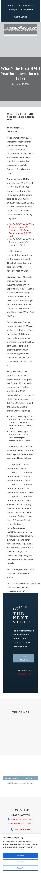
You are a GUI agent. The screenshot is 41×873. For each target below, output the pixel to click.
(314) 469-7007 (24, 674)
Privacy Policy (12, 778)
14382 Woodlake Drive (21, 819)
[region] (20, 853)
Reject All (20, 868)
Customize (20, 862)
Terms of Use (30, 778)
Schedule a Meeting (23, 658)
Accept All (20, 856)
